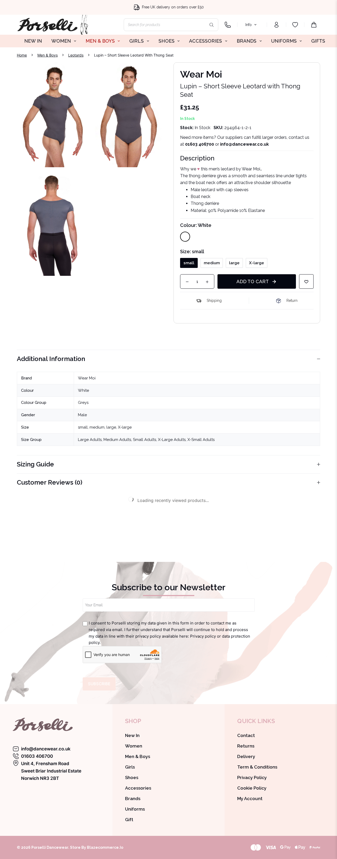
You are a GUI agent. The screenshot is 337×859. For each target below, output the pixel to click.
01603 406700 (199, 144)
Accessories (138, 788)
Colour (195, 225)
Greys (83, 402)
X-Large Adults (172, 439)
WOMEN (61, 41)
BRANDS (246, 41)
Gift (129, 819)
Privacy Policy (252, 777)
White (83, 390)
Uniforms (135, 809)
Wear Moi (87, 378)
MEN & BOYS (100, 41)
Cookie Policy (251, 788)
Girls (130, 767)
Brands (132, 798)
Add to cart (252, 281)
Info (248, 25)
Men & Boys (137, 756)
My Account (249, 798)
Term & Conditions (257, 767)
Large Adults (90, 439)
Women (133, 746)
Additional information (51, 359)
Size (192, 251)
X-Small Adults (201, 439)
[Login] (276, 25)
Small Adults (144, 439)
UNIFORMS (284, 41)
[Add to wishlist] (306, 281)
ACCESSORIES (205, 41)
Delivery (246, 756)
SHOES (166, 41)
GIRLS (136, 41)
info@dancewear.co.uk (46, 748)
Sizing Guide (35, 464)
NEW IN (33, 41)
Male (82, 415)
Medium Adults (117, 439)
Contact (246, 735)
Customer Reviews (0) (49, 482)
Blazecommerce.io (105, 847)
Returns (245, 746)
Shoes (131, 777)
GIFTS (318, 41)
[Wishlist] (295, 25)
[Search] (211, 24)
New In (132, 735)
